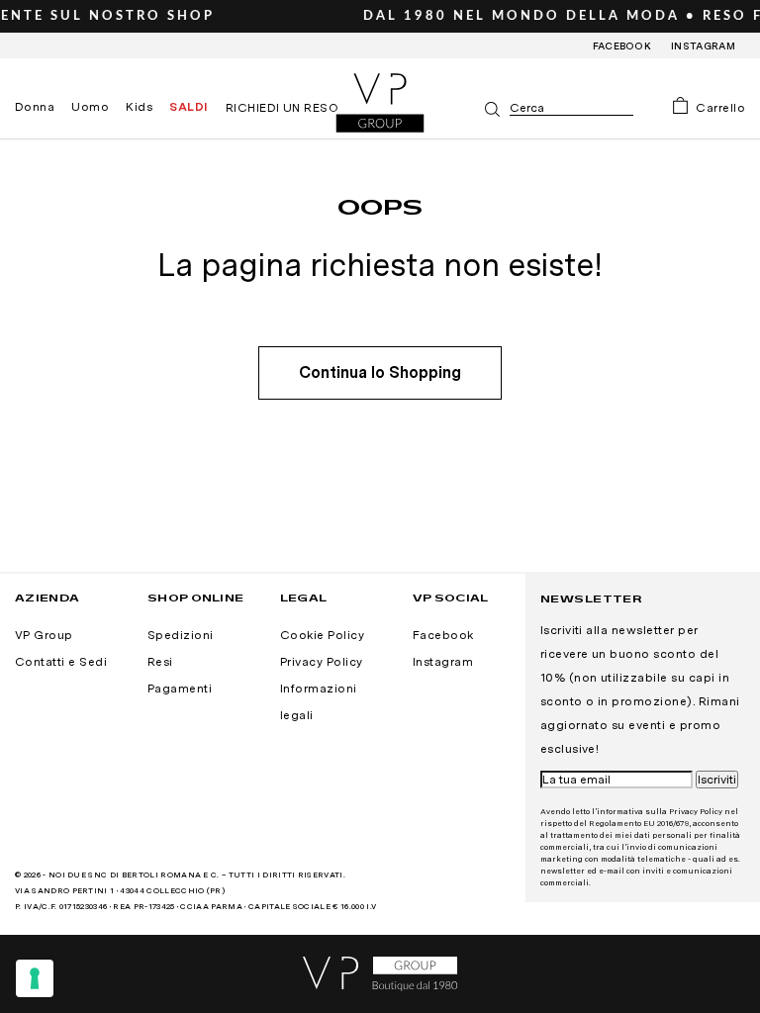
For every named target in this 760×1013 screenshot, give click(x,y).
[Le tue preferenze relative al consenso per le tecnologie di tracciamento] (34, 978)
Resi (160, 662)
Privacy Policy (321, 662)
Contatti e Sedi (61, 662)
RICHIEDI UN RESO (282, 108)
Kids (139, 107)
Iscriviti (717, 779)
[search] (571, 108)
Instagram (703, 45)
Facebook (622, 45)
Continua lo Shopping (380, 372)
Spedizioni (180, 635)
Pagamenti (179, 688)
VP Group (44, 635)
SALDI (188, 107)
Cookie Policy (322, 635)
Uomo (90, 107)
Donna (34, 107)
